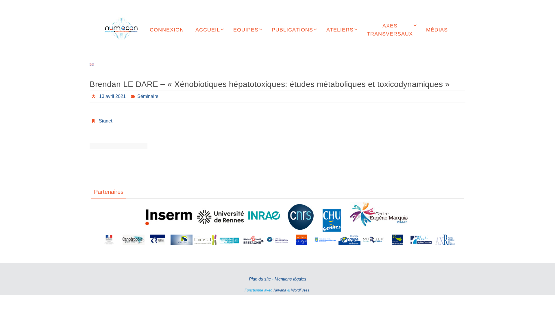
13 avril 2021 (112, 96)
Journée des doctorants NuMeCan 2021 (133, 146)
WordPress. (301, 290)
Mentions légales (290, 278)
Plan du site (260, 278)
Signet (105, 120)
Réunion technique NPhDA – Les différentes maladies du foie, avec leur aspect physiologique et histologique (104, 146)
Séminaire (147, 96)
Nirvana (279, 290)
